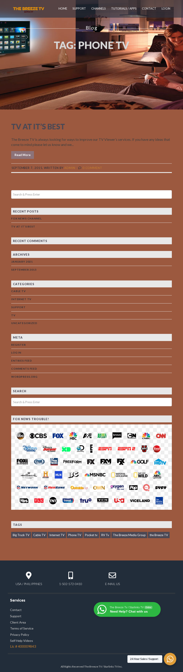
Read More (23, 155)
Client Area (18, 622)
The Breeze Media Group (129, 535)
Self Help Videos (21, 641)
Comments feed (24, 368)
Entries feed (21, 360)
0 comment (92, 168)
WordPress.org (24, 376)
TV (13, 315)
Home (62, 8)
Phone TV (74, 535)
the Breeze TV (159, 535)
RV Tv (105, 535)
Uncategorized (24, 323)
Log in (16, 352)
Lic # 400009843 (23, 646)
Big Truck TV (21, 535)
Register (18, 344)
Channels (98, 8)
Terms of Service (21, 628)
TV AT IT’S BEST (38, 126)
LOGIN (166, 8)
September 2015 (24, 269)
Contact (149, 8)
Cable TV (18, 291)
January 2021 (22, 261)
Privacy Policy (19, 634)
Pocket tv (91, 535)
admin (69, 168)
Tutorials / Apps (124, 8)
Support (79, 8)
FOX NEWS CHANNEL (26, 218)
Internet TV (21, 299)
